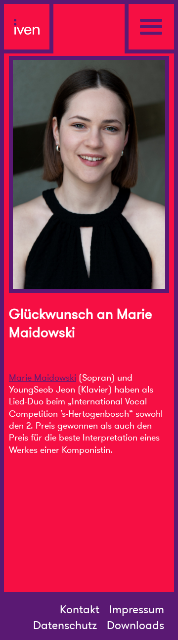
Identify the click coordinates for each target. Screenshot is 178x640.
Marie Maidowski (42, 378)
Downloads (135, 625)
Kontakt (79, 609)
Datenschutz (65, 625)
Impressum (136, 609)
